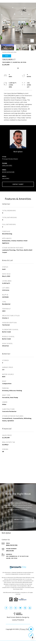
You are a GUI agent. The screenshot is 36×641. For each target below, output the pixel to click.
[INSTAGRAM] (11, 608)
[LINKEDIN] (15, 608)
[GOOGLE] (25, 608)
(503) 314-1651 (7, 165)
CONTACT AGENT (18, 184)
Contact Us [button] (18, 519)
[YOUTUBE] (20, 608)
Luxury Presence (18, 620)
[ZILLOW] (30, 608)
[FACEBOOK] (6, 608)
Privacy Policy (25, 629)
